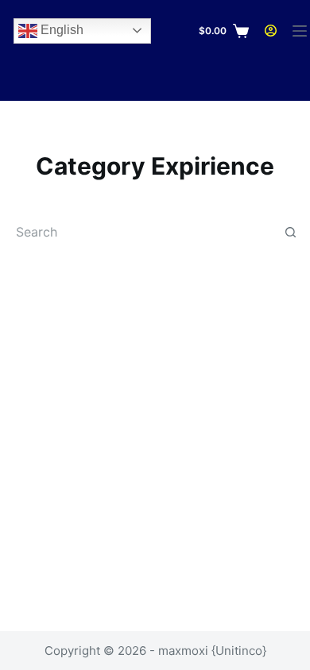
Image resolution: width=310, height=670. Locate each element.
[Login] (271, 31)
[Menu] (300, 31)
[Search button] (290, 232)
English (60, 30)
